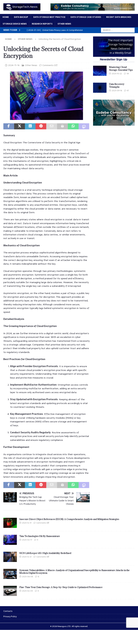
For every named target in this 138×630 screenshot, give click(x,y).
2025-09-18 (117, 90)
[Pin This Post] (41, 126)
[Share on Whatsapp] (73, 126)
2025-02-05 (27, 590)
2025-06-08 (27, 576)
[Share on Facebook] (8, 126)
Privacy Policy (10, 616)
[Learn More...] (114, 123)
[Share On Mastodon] (84, 126)
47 (128, 90)
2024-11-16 (14, 65)
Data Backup (21, 17)
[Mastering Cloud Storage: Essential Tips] (100, 71)
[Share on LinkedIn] (30, 126)
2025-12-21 (26, 556)
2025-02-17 (27, 539)
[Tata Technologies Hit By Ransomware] (10, 540)
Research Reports (42, 24)
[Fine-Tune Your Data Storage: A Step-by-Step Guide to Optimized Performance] (10, 591)
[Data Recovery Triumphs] (100, 88)
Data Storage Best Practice (49, 17)
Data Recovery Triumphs (116, 85)
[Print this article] (62, 126)
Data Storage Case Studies (86, 17)
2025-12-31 (26, 522)
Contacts (7, 611)
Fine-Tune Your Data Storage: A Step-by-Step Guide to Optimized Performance (60, 587)
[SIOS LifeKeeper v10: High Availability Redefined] (10, 557)
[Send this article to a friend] (51, 126)
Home (6, 17)
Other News (64, 24)
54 (128, 73)
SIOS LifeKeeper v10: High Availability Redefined (45, 553)
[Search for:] (118, 30)
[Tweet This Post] (19, 126)
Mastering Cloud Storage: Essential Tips (121, 68)
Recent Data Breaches (118, 17)
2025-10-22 (117, 73)
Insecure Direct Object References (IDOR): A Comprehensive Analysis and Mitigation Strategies (69, 519)
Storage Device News (15, 24)
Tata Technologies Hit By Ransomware (39, 536)
